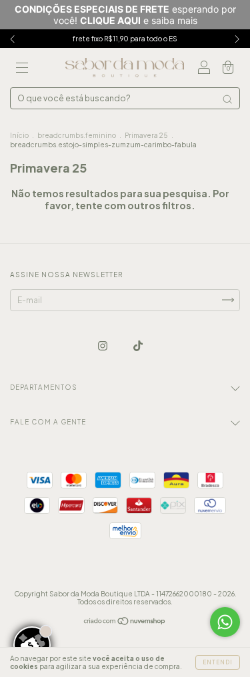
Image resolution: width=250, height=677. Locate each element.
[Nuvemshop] (125, 622)
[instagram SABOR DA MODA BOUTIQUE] (103, 345)
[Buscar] (227, 99)
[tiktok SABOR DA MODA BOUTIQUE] (138, 345)
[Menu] (22, 70)
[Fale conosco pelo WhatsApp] (225, 622)
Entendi (218, 662)
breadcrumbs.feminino (76, 135)
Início (19, 135)
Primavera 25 (146, 135)
